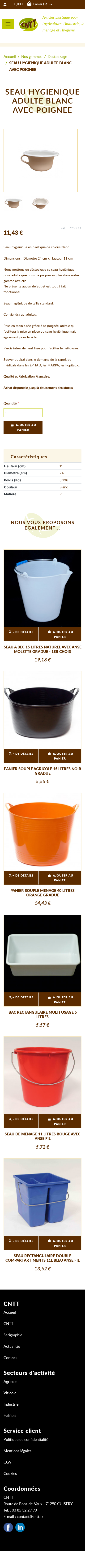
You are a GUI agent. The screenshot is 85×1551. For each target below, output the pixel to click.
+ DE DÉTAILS (23, 632)
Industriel (11, 1404)
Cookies (10, 1474)
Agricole (10, 1382)
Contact (10, 1358)
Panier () (31, 4)
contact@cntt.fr (30, 1517)
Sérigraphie (13, 1335)
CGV (8, 1462)
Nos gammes (31, 57)
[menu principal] (8, 24)
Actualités (12, 1346)
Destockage (57, 57)
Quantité (10, 403)
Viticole (10, 1393)
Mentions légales (17, 1451)
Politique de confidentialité (26, 1440)
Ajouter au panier (26, 427)
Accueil (10, 57)
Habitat (10, 1416)
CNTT (8, 1324)
